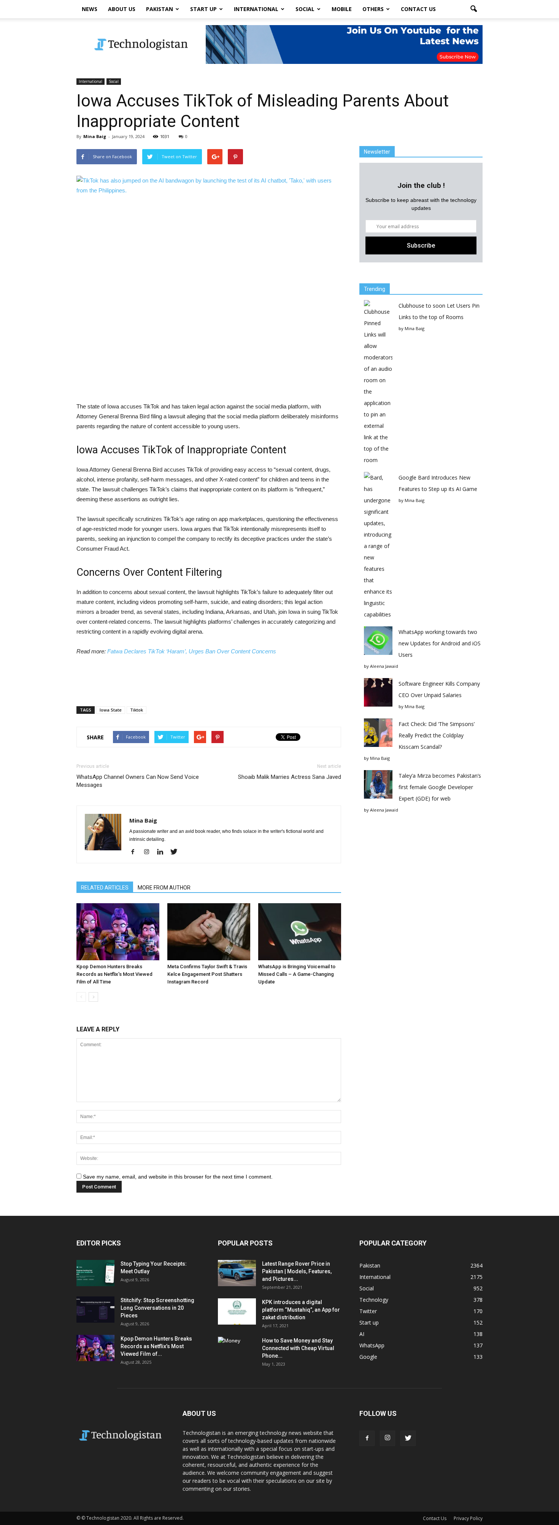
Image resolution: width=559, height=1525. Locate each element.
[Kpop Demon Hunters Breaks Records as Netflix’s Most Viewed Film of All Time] (117, 931)
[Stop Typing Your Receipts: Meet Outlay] (95, 1273)
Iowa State (111, 710)
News (89, 9)
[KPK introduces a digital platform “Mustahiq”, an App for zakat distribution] (237, 1311)
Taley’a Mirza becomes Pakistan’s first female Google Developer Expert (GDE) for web (440, 787)
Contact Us (418, 9)
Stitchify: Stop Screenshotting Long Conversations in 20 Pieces (157, 1307)
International (256, 9)
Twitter (368, 1311)
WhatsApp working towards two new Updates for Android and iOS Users (440, 643)
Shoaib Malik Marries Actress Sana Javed (289, 777)
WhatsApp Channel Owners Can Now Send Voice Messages (137, 781)
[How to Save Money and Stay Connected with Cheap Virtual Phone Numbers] (237, 1350)
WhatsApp (371, 1345)
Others (373, 9)
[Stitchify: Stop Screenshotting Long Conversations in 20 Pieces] (95, 1309)
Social (304, 9)
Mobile (342, 9)
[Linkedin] (163, 852)
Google (368, 1356)
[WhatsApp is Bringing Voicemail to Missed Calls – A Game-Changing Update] (299, 931)
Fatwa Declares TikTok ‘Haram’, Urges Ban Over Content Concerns (191, 651)
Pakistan (159, 9)
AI (361, 1334)
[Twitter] (176, 852)
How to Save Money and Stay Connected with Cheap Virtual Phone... (298, 1348)
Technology (373, 1299)
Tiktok (136, 710)
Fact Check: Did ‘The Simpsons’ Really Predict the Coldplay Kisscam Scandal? (437, 735)
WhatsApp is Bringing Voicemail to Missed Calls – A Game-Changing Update (296, 974)
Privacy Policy (468, 1518)
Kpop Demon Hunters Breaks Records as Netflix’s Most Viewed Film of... (156, 1346)
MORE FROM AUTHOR (164, 888)
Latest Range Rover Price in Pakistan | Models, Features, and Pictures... (297, 1271)
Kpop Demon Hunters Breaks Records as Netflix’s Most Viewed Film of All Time (114, 974)
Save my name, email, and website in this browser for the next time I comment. (178, 1177)
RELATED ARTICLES (105, 888)
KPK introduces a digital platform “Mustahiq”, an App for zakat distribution (301, 1309)
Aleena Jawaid (384, 666)
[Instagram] (149, 852)
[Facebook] (135, 852)
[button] (473, 9)
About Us (121, 9)
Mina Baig (94, 136)
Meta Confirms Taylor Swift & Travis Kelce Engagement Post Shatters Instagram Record (207, 974)
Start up (203, 9)
